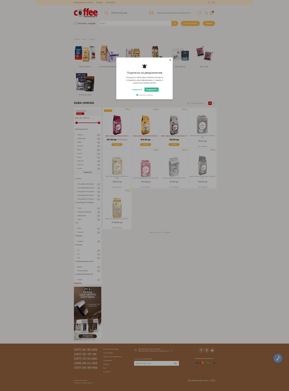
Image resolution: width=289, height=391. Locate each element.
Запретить (137, 90)
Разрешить (151, 90)
